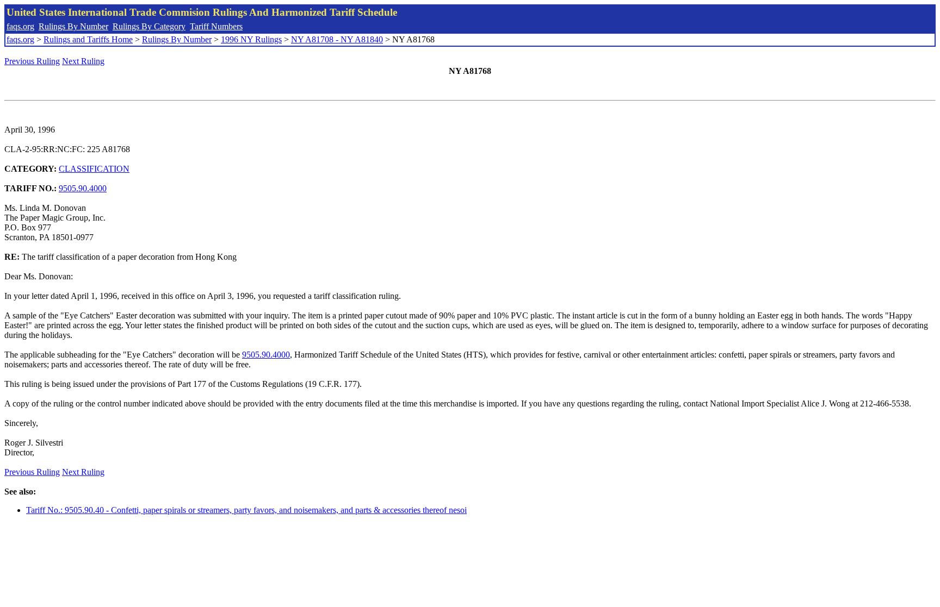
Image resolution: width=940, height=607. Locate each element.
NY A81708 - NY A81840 (337, 39)
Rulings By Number (73, 26)
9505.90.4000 (83, 188)
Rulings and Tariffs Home (88, 39)
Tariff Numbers (216, 26)
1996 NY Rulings (251, 39)
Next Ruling (83, 61)
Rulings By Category (149, 26)
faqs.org (20, 26)
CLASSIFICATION (94, 168)
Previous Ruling (32, 61)
